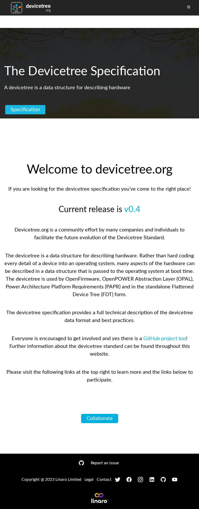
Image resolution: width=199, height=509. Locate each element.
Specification (25, 109)
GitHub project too (164, 338)
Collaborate (99, 418)
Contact (104, 479)
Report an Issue (105, 463)
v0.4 (132, 209)
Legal (89, 479)
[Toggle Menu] (189, 7)
